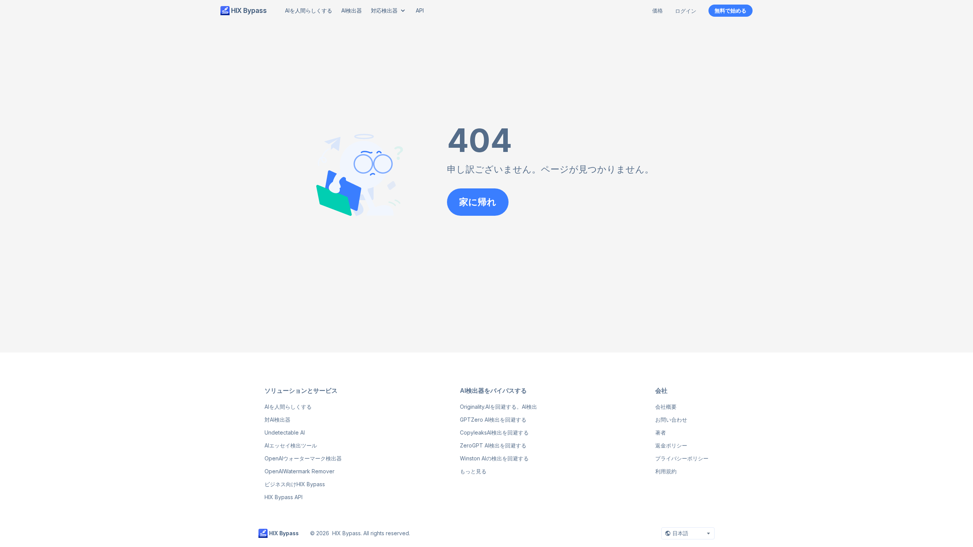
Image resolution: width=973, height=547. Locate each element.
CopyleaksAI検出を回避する (494, 432)
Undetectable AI (285, 432)
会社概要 (666, 406)
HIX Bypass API (284, 497)
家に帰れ (477, 201)
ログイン (685, 11)
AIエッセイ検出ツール (291, 445)
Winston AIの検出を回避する (494, 458)
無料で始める (730, 10)
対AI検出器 (277, 419)
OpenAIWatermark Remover (299, 471)
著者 (660, 432)
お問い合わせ (671, 419)
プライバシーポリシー (681, 458)
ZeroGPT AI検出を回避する (493, 445)
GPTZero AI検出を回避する (493, 419)
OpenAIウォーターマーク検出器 (303, 458)
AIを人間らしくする (288, 406)
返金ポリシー (671, 445)
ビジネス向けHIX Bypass (295, 484)
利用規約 (666, 471)
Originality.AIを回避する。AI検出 (498, 406)
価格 (657, 10)
